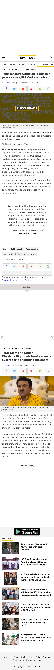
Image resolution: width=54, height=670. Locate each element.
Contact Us (23, 660)
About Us (8, 657)
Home (4, 64)
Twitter (28, 280)
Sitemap (47, 657)
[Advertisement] (27, 27)
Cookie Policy (35, 657)
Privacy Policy (20, 657)
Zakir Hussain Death (27, 254)
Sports (31, 64)
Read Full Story (27, 465)
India (12, 64)
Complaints (35, 660)
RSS (15, 660)
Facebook (6, 280)
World (21, 64)
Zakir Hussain (17, 249)
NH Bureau (6, 83)
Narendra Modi (44, 132)
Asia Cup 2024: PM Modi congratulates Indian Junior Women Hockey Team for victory (2, 337)
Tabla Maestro (32, 249)
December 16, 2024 (27, 233)
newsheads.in (33, 666)
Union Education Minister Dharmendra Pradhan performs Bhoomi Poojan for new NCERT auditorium (52, 337)
